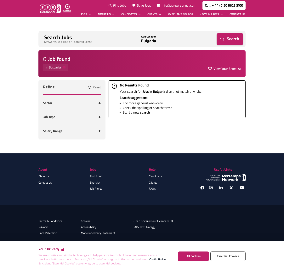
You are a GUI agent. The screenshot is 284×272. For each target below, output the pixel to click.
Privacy (43, 227)
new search (141, 112)
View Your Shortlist (227, 69)
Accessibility (88, 227)
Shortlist (95, 183)
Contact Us (45, 183)
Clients (153, 183)
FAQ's (152, 189)
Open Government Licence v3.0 (153, 221)
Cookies (85, 221)
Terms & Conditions (50, 221)
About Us (44, 176)
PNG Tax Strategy (144, 227)
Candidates (156, 176)
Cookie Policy (157, 259)
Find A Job (96, 176)
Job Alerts (96, 189)
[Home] (54, 8)
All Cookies (193, 256)
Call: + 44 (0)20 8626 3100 (224, 5)
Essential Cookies (228, 256)
